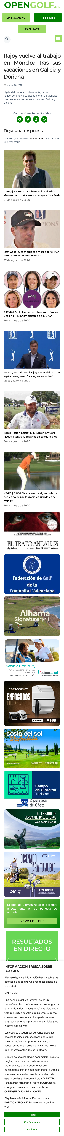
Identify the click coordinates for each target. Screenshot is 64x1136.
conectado (36, 138)
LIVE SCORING (16, 17)
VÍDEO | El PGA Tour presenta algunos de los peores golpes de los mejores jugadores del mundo (30, 497)
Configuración (32, 1122)
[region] (32, 1048)
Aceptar (32, 1114)
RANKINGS (32, 29)
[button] (7, 39)
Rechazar (32, 1129)
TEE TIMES (48, 17)
